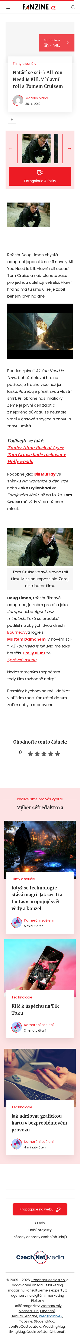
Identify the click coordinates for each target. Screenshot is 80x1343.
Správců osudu (21, 660)
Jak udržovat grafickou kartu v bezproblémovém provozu (39, 1122)
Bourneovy (17, 632)
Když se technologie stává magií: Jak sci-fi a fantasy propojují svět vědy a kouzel (37, 898)
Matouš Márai (36, 98)
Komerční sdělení (39, 920)
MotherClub (29, 1311)
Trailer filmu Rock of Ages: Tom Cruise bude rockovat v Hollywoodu (36, 454)
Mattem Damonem (26, 639)
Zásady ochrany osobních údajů (40, 1236)
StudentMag (44, 1321)
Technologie (22, 997)
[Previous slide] (14, 148)
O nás (40, 1223)
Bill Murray (44, 474)
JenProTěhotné (24, 1316)
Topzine (25, 1321)
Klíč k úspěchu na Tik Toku (35, 1009)
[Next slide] (66, 148)
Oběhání (47, 1311)
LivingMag (17, 1331)
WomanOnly (51, 1305)
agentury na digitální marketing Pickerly (37, 1298)
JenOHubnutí (54, 1331)
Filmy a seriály (24, 63)
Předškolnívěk (50, 1316)
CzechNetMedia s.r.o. (48, 1279)
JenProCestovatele (25, 1326)
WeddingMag (54, 1326)
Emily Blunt (34, 653)
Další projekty (40, 1230)
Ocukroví (34, 1331)
